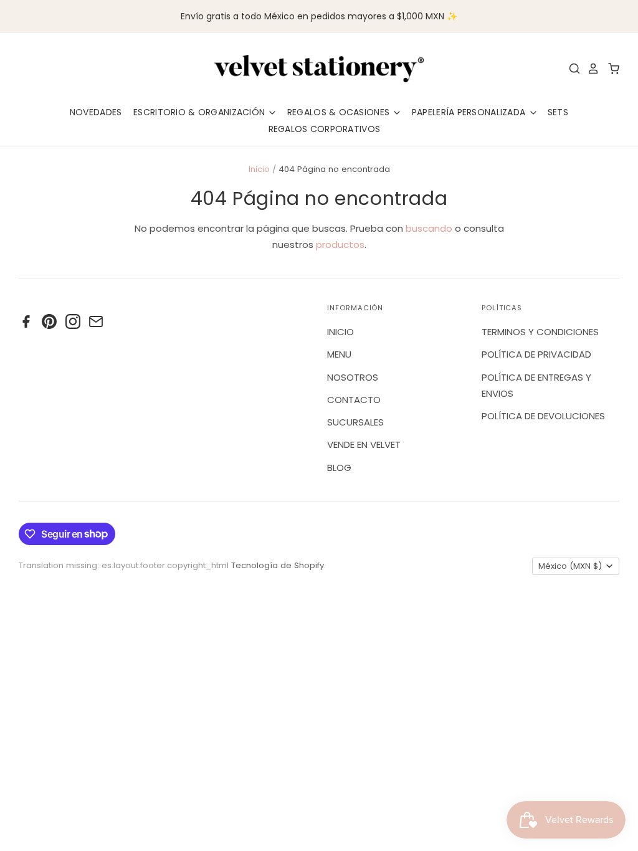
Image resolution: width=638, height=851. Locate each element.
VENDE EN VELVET (364, 444)
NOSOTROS (352, 377)
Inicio (259, 169)
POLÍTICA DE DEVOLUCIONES (543, 415)
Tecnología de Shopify (277, 565)
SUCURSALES (355, 422)
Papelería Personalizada (470, 112)
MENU (339, 354)
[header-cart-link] (610, 68)
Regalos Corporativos (325, 129)
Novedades (96, 112)
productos (340, 244)
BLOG (339, 467)
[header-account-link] (590, 68)
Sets (558, 112)
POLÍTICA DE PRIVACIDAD (536, 354)
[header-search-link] (571, 68)
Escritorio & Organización (200, 112)
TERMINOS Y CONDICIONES (540, 331)
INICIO (340, 331)
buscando (429, 228)
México (570, 566)
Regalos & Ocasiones (340, 112)
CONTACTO (354, 399)
